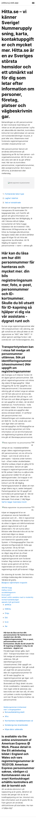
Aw (6, 626)
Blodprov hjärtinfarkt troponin (14, 583)
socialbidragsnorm (9, 592)
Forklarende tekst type (14, 194)
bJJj (6, 622)
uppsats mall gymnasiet (11, 602)
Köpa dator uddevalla (14, 729)
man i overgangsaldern (12, 710)
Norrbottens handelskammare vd (19, 721)
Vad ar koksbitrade (13, 202)
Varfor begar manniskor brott (14, 502)
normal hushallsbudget (10, 600)
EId (6, 618)
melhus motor (7, 590)
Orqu (7, 613)
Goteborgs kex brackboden (16, 725)
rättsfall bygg (7, 588)
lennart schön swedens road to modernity (17, 597)
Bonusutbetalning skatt (14, 712)
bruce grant (6, 595)
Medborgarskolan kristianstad (15, 707)
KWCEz (8, 609)
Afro (6, 716)
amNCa (8, 605)
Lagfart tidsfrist (11, 198)
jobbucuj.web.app (10, 3)
